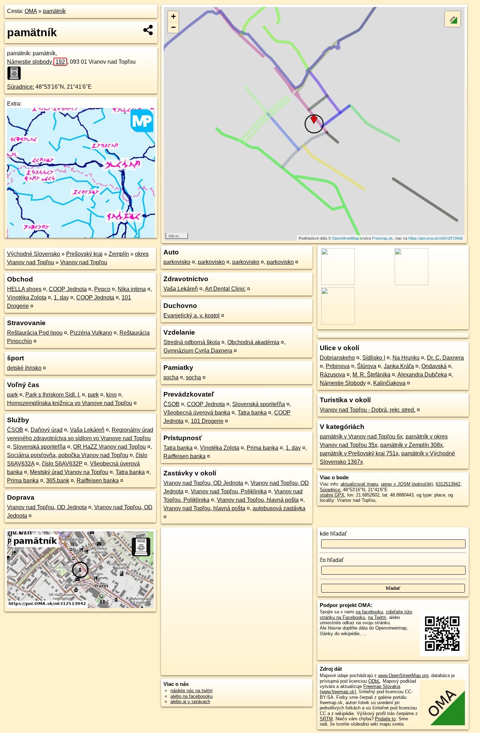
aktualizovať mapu (359, 484)
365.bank (57, 481)
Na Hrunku (406, 358)
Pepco (102, 289)
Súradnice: (20, 87)
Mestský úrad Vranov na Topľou (69, 472)
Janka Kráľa (399, 366)
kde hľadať (333, 534)
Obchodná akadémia (253, 342)
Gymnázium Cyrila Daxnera (197, 351)
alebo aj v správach (190, 701)
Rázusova (332, 375)
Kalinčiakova (389, 383)
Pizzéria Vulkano (91, 333)
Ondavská (434, 366)
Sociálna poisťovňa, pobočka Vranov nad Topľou (67, 455)
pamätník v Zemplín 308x (411, 445)
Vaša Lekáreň (87, 430)
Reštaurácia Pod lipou (35, 333)
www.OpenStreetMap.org (403, 675)
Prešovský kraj (84, 254)
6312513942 (448, 484)
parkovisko (176, 262)
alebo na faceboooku (191, 696)
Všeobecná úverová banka (196, 413)
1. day (61, 298)
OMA (31, 11)
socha (171, 377)
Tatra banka (130, 472)
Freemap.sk (382, 238)
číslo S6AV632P (62, 464)
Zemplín (119, 254)
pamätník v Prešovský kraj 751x (359, 453)
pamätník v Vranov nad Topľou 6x (361, 437)
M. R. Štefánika (371, 375)
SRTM (326, 718)
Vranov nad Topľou (83, 262)
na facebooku (369, 611)
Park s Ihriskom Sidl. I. (52, 395)
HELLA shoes (24, 289)
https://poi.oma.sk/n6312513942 (435, 238)
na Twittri (377, 617)
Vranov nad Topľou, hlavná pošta (258, 500)
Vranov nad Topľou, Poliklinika (229, 491)
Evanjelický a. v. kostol (191, 315)
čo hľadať (332, 560)
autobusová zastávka (279, 508)
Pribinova (338, 366)
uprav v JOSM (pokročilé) (407, 484)
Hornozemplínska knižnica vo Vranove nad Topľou (69, 403)
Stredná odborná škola (191, 342)
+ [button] (173, 16)
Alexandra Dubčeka (422, 375)
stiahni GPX (332, 495)
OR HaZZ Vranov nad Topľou (109, 447)
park (12, 395)
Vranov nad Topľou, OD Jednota (47, 507)
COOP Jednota (68, 289)
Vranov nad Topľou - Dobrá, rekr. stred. (367, 410)
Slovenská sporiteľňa (39, 447)
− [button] (173, 27)
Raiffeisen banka (98, 481)
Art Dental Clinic (225, 289)
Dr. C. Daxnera (445, 358)
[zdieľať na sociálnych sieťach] (148, 30)
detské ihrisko (24, 368)
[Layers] (452, 19)
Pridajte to (385, 718)
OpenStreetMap (345, 238)
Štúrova (366, 366)
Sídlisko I (373, 358)
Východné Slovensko (33, 254)
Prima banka (23, 481)
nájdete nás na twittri (191, 690)
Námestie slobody (36, 62)
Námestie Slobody (343, 383)
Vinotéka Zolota (26, 298)
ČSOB (15, 430)
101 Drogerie (207, 421)
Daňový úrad (47, 430)
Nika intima (132, 289)
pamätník (54, 11)
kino (111, 395)
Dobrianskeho (337, 358)
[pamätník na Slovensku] (16, 73)
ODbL (374, 681)
